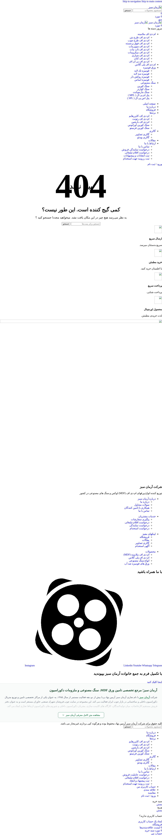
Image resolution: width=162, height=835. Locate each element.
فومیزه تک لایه (141, 70)
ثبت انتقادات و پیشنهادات (136, 155)
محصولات (150, 551)
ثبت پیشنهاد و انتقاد (139, 780)
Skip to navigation (132, 1)
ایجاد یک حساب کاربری (150, 821)
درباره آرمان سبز (147, 498)
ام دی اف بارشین (140, 122)
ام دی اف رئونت (140, 119)
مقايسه (152, 792)
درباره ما (144, 501)
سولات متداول (141, 504)
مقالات (145, 540)
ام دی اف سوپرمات (139, 46)
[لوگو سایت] (155, 7)
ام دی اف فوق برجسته (137, 43)
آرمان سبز (144, 697)
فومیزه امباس (141, 79)
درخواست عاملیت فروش (136, 774)
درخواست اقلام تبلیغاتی (137, 152)
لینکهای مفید (149, 534)
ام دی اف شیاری (140, 55)
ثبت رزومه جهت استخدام (136, 158)
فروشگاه (144, 537)
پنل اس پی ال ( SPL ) (138, 98)
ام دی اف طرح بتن (139, 37)
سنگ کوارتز (143, 89)
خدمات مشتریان (147, 516)
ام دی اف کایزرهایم (139, 116)
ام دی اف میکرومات (138, 52)
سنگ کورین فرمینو (139, 128)
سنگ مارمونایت (141, 92)
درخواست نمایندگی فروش (135, 149)
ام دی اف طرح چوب (138, 40)
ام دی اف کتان (141, 58)
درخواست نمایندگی (139, 525)
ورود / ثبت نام (148, 795)
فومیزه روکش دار (140, 76)
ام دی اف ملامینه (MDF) (136, 554)
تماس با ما (143, 146)
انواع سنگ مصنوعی (139, 560)
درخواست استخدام (139, 528)
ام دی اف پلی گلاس (139, 557)
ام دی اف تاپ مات (139, 49)
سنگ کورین (143, 86)
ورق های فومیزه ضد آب (136, 563)
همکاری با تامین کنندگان (136, 507)
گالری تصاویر (142, 134)
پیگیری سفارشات (140, 519)
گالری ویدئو (143, 137)
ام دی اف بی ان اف (139, 61)
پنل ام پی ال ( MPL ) (138, 95)
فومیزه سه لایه (141, 73)
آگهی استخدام (142, 546)
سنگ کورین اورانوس (138, 125)
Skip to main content (151, 1)
